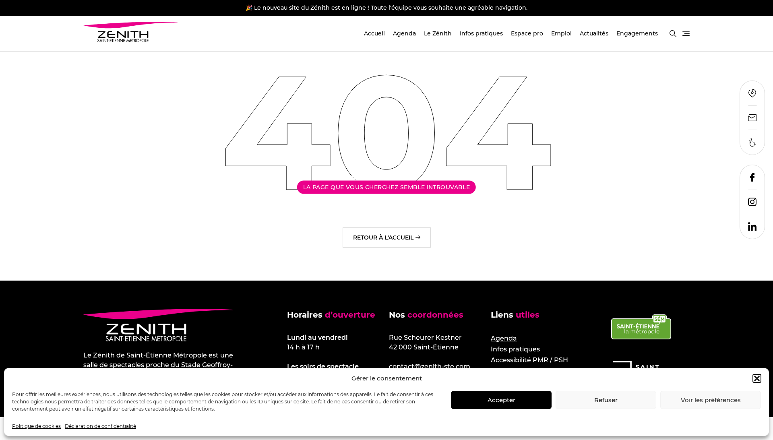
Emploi (561, 33)
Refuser (606, 400)
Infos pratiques (481, 33)
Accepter (501, 400)
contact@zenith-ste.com (429, 366)
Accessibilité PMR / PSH (529, 360)
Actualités (594, 33)
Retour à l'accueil (383, 237)
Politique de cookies (36, 426)
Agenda (404, 33)
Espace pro (527, 33)
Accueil (374, 33)
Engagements (637, 33)
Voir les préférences (711, 400)
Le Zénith (438, 33)
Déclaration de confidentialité (100, 426)
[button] (757, 378)
